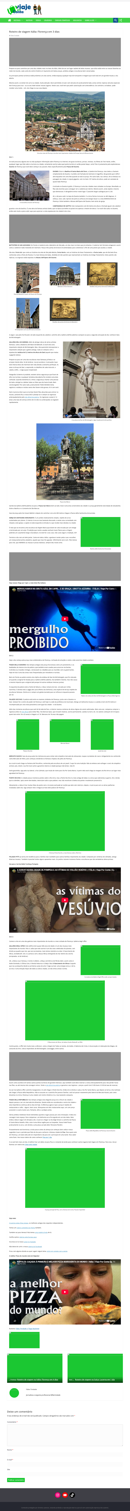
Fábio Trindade (15, 35)
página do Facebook (35, 1247)
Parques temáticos (62, 20)
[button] (22, 20)
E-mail (10, 1460)
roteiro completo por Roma (26, 1228)
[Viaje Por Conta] (9, 20)
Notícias (29, 20)
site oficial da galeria (32, 397)
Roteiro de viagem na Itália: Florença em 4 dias (33, 1379)
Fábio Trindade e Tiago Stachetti (27, 1329)
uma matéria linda (41, 1232)
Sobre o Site (89, 20)
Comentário (12, 1422)
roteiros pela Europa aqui (28, 1237)
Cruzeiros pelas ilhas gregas (18, 1223)
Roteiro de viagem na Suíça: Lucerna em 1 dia (92, 1379)
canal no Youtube (30, 1242)
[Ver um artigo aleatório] (120, 20)
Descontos (77, 20)
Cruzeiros (48, 20)
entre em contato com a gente (57, 1251)
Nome (10, 1450)
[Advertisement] (65, 52)
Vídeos (38, 20)
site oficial (25, 712)
